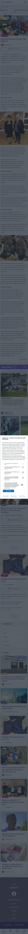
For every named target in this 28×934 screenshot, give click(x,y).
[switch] (22, 467)
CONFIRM (8, 490)
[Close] (25, 438)
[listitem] (14, 464)
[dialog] (14, 467)
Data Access (14, 496)
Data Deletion (6, 496)
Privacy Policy (22, 496)
